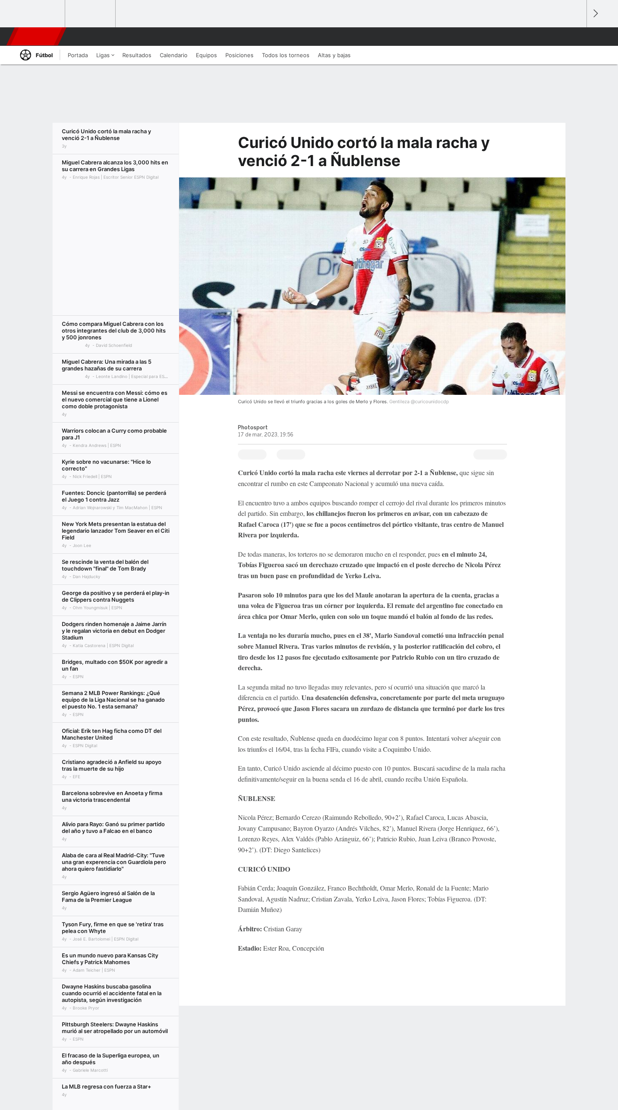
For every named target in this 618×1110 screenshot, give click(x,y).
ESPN (37, 36)
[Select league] (40, 14)
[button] (576, 36)
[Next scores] (594, 13)
